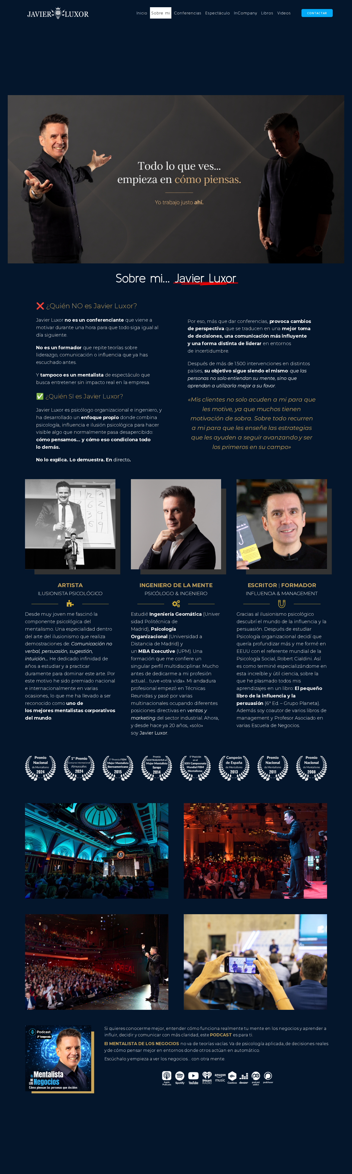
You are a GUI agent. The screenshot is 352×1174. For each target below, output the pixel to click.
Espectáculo (217, 13)
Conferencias (188, 13)
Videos (284, 13)
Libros (267, 13)
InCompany (245, 13)
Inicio (142, 13)
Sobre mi (160, 13)
